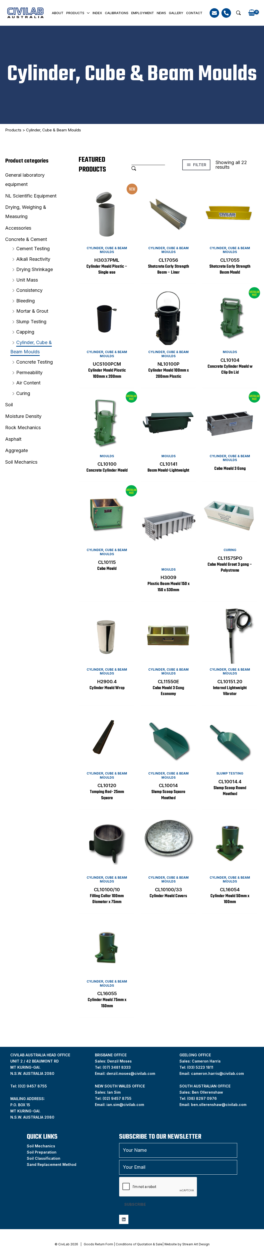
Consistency (29, 290)
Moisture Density (23, 416)
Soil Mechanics (21, 462)
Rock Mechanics (23, 427)
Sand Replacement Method (51, 1164)
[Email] (214, 13)
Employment (142, 13)
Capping (25, 332)
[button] (238, 13)
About (57, 13)
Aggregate (16, 450)
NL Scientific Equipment (30, 196)
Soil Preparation (41, 1152)
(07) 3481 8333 (117, 1067)
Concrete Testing (34, 362)
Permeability (29, 372)
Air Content (28, 382)
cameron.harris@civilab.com (217, 1073)
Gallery (176, 13)
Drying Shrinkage (34, 269)
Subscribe (135, 1204)
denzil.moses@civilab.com (130, 1073)
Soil (9, 404)
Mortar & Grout (32, 311)
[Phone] (226, 13)
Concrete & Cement (26, 239)
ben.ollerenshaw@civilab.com (218, 1104)
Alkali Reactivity (33, 259)
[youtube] (123, 1219)
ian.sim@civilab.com (125, 1104)
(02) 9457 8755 (117, 1098)
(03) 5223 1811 (200, 1067)
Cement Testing (33, 248)
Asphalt (13, 439)
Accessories (18, 228)
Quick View (107, 237)
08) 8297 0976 (202, 1098)
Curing (23, 393)
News (161, 13)
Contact (194, 13)
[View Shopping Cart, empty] (252, 13)
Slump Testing (31, 321)
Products (75, 13)
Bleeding (25, 300)
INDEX (97, 13)
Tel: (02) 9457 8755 (28, 1086)
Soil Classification (43, 1158)
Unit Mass (27, 280)
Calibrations (116, 13)
